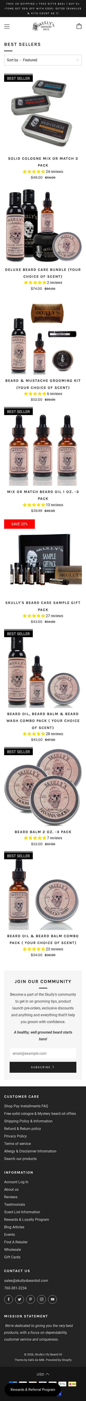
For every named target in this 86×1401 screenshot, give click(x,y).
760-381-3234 (15, 1288)
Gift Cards (12, 1257)
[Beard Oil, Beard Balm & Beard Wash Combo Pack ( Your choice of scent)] (43, 669)
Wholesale (12, 1249)
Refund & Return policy (22, 1128)
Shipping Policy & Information (28, 1121)
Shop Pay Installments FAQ (26, 1106)
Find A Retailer (16, 1242)
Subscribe (40, 1067)
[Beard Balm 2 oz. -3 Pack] (43, 787)
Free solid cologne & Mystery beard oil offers (40, 1113)
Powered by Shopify (59, 1360)
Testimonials (14, 1204)
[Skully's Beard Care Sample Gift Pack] (43, 558)
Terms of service (17, 1144)
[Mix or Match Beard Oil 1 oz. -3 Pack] (43, 447)
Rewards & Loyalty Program (26, 1219)
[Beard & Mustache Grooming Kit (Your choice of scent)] (43, 336)
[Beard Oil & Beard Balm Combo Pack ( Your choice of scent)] (43, 891)
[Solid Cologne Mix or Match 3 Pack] (43, 113)
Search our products (20, 1159)
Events (9, 1234)
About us (11, 1189)
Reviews (10, 1197)
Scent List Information (22, 1212)
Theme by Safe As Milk (29, 1360)
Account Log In (16, 1182)
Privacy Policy (15, 1136)
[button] (34, 171)
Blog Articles (14, 1227)
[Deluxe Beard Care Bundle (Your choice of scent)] (43, 225)
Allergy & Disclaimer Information (30, 1151)
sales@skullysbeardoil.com (26, 1280)
